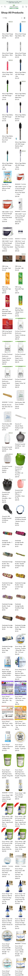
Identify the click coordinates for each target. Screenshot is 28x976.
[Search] (5, 6)
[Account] (23, 6)
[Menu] (1, 6)
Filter (5, 18)
